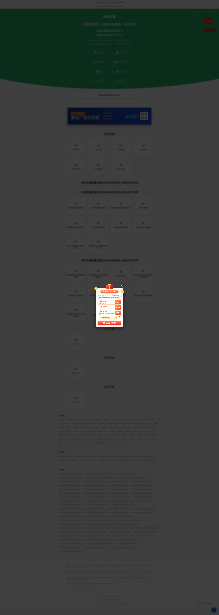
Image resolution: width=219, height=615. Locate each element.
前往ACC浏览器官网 (109, 323)
